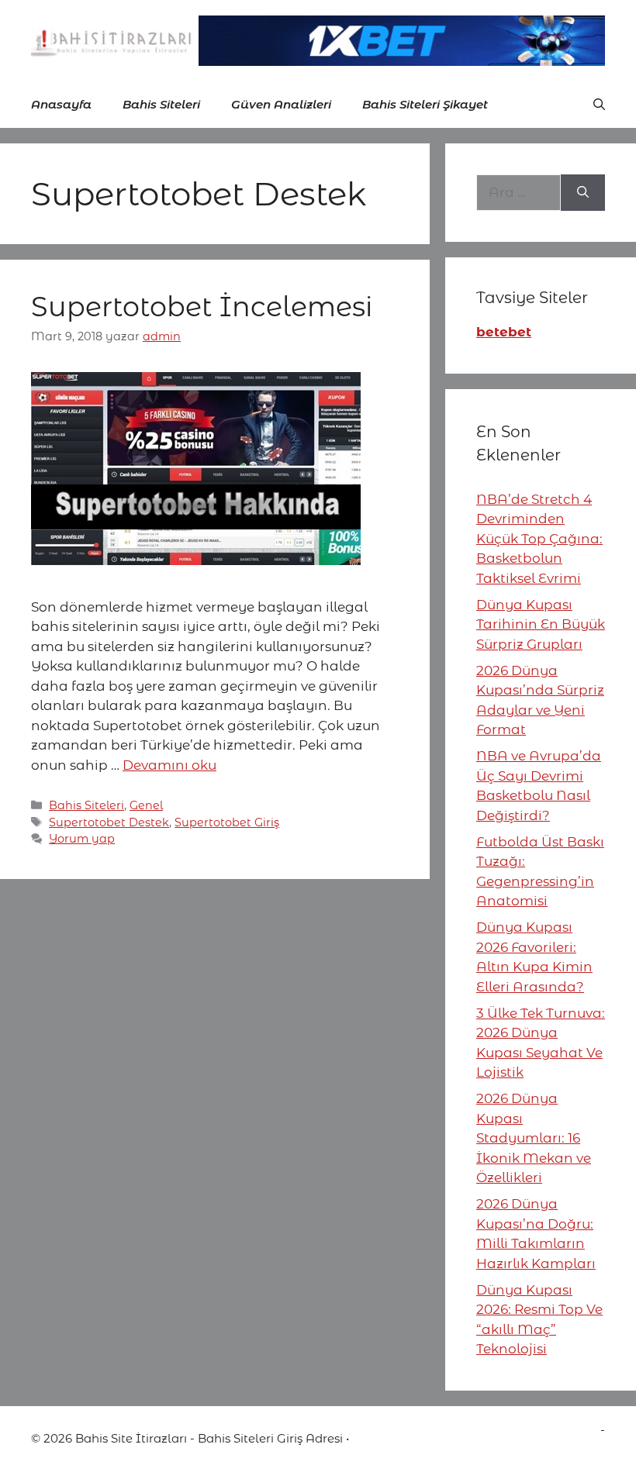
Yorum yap (82, 839)
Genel (146, 805)
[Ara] (583, 193)
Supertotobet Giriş (227, 822)
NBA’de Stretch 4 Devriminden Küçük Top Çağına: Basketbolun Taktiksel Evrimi (539, 538)
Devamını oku (169, 765)
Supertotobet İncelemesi (201, 306)
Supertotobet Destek (109, 822)
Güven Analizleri (281, 104)
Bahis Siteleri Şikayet (425, 104)
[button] (599, 104)
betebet (503, 332)
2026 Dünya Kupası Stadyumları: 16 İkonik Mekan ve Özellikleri (533, 1138)
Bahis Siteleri (161, 104)
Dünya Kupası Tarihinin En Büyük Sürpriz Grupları (540, 624)
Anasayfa (61, 104)
